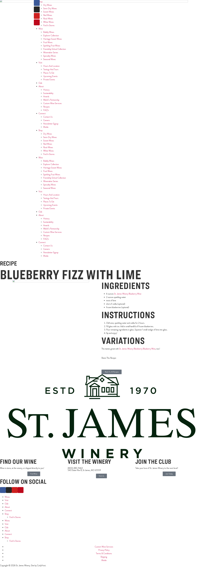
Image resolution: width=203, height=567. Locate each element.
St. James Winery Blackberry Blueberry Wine (137, 348)
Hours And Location (51, 66)
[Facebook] (37, 3)
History (46, 89)
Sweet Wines (48, 140)
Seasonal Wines (49, 59)
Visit (40, 62)
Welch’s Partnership (51, 99)
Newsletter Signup (50, 123)
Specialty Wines (49, 55)
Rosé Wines (48, 147)
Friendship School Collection (54, 49)
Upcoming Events (50, 76)
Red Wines (47, 143)
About (41, 86)
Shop (41, 130)
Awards (46, 96)
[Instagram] (37, 9)
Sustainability (48, 93)
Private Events (49, 79)
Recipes (46, 106)
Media (45, 127)
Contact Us (48, 116)
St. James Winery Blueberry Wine (127, 293)
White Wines (48, 150)
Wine (41, 28)
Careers (46, 120)
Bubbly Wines (48, 32)
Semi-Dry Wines (50, 137)
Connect (42, 113)
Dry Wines (47, 133)
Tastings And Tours (50, 69)
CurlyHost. (41, 565)
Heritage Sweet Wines (52, 38)
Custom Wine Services (52, 103)
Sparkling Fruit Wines (51, 45)
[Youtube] (37, 16)
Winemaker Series (50, 52)
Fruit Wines (48, 42)
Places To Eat (48, 72)
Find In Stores (49, 25)
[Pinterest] (37, 22)
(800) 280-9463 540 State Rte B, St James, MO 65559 (84, 469)
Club (40, 83)
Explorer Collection (51, 35)
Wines (7, 496)
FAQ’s (46, 110)
